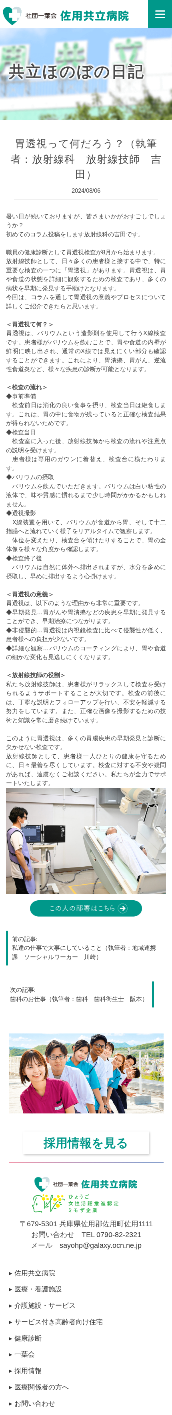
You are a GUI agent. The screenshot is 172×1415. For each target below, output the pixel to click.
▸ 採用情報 (25, 1371)
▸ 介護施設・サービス (42, 1305)
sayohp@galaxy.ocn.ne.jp (101, 1245)
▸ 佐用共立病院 (32, 1273)
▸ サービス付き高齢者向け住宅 (56, 1322)
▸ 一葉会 (22, 1354)
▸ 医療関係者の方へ (39, 1387)
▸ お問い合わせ (32, 1403)
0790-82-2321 (118, 1235)
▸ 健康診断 (25, 1338)
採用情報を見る (86, 1142)
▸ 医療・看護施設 (35, 1289)
